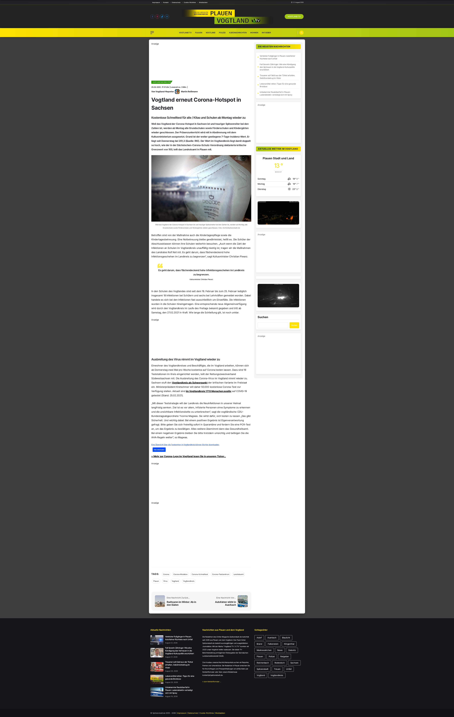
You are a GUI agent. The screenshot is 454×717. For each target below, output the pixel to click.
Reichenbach (263, 663)
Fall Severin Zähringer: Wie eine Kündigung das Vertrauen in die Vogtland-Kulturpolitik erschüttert (278, 67)
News (280, 650)
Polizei (222, 33)
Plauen (198, 33)
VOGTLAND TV (294, 16)
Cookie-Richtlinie (190, 2)
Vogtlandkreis (188, 581)
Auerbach (271, 637)
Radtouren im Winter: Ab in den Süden (181, 603)
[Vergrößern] (296, 204)
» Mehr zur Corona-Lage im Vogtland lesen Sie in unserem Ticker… (188, 456)
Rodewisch (280, 663)
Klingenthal (289, 644)
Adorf (259, 637)
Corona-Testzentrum (220, 574)
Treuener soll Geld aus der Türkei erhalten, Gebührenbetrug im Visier (277, 76)
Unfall (289, 669)
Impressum (156, 2)
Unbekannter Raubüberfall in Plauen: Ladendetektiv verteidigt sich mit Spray (276, 93)
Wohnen (254, 33)
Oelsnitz (292, 650)
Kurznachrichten (238, 33)
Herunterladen (159, 450)
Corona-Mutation (180, 574)
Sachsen (294, 663)
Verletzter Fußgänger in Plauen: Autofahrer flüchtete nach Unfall (277, 57)
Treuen (277, 669)
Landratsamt (239, 574)
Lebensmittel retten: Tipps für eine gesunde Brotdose (278, 85)
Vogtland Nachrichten (162, 82)
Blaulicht (286, 637)
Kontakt (165, 2)
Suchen (263, 317)
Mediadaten (203, 2)
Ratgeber (266, 33)
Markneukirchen (264, 650)
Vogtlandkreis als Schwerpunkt (189, 382)
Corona (166, 574)
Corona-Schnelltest (200, 574)
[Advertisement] (201, 62)
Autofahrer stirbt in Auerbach (225, 603)
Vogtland (210, 33)
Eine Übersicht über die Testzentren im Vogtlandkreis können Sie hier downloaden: (185, 445)
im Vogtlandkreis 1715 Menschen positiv (208, 391)
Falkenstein (273, 644)
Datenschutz (176, 2)
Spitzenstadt (262, 669)
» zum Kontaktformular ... (211, 682)
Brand (259, 644)
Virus (165, 581)
